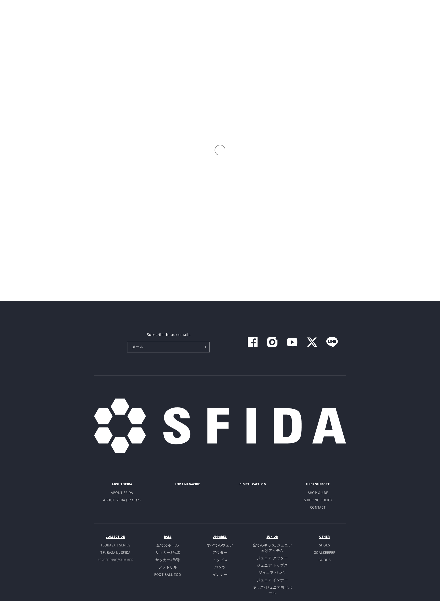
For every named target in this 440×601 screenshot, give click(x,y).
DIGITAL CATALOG (252, 484)
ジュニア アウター (272, 558)
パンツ (220, 567)
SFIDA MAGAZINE (187, 484)
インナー (220, 574)
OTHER (324, 537)
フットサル (167, 567)
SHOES (324, 545)
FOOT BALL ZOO (167, 574)
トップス (220, 559)
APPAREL (220, 537)
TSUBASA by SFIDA (115, 552)
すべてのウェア (220, 545)
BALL (167, 537)
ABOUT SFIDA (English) (122, 500)
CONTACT (318, 507)
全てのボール (167, 545)
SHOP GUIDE (318, 492)
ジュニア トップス (272, 565)
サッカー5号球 (167, 552)
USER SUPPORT (318, 484)
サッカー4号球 (167, 559)
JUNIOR (272, 537)
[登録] (204, 347)
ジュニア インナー (272, 580)
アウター (220, 552)
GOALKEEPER (325, 552)
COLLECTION (115, 537)
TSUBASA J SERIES (115, 545)
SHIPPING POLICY (318, 500)
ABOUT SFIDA (122, 484)
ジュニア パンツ (272, 572)
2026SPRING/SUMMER (115, 559)
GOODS (325, 559)
